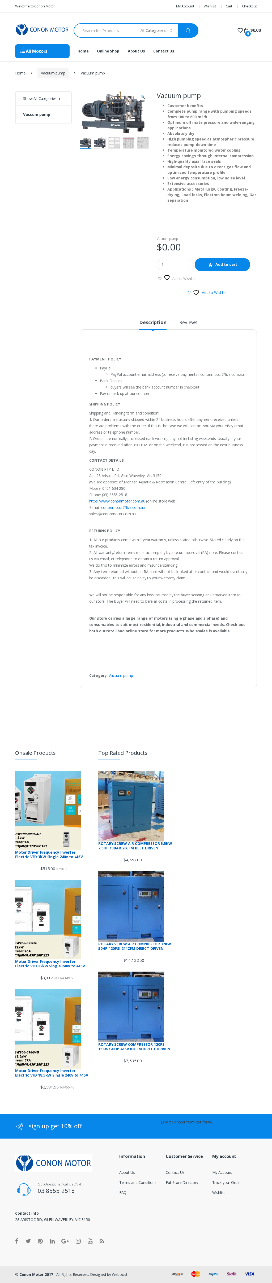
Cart (229, 6)
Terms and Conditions (137, 1182)
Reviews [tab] (188, 322)
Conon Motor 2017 (36, 1274)
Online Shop (108, 51)
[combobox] (104, 30)
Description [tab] (152, 322)
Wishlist (210, 6)
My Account (185, 6)
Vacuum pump (53, 73)
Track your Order (226, 1182)
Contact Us (163, 51)
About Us (136, 51)
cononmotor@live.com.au (123, 507)
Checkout (249, 6)
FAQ (123, 1192)
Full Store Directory (182, 1182)
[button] (142, 97)
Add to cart (226, 264)
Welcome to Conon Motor (35, 6)
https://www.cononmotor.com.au (117, 501)
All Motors (36, 51)
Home (83, 51)
